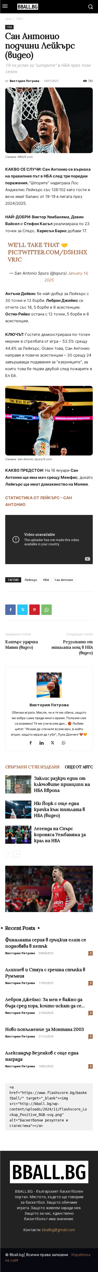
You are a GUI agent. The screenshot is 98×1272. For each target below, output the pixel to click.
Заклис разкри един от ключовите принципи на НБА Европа (62, 784)
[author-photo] (49, 697)
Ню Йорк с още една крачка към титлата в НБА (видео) (59, 809)
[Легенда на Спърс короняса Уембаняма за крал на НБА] (18, 835)
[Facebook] (10, 609)
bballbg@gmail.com (58, 1229)
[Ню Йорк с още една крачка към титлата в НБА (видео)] (18, 810)
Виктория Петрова (24, 81)
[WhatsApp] (46, 609)
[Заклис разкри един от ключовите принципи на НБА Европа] (18, 784)
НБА (19, 18)
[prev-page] (8, 854)
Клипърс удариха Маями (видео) (21, 644)
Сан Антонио (64, 580)
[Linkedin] (43, 743)
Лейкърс (31, 580)
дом (8, 18)
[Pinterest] (34, 609)
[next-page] (17, 854)
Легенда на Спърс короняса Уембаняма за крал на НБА (60, 834)
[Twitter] (22, 609)
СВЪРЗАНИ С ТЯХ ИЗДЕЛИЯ (32, 766)
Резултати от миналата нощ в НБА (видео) (72, 647)
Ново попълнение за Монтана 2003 (44, 1029)
